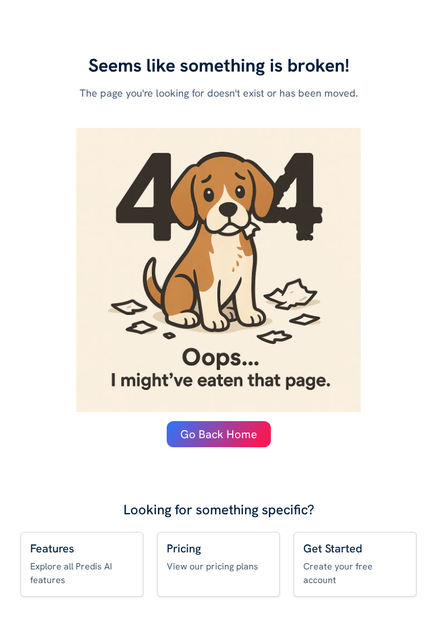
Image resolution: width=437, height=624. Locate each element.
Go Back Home (218, 434)
